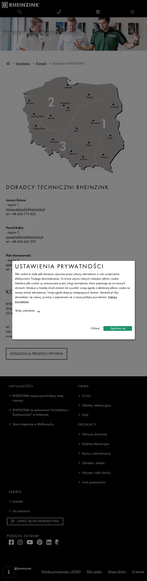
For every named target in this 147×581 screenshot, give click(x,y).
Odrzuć (95, 328)
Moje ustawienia (25, 311)
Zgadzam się (117, 328)
